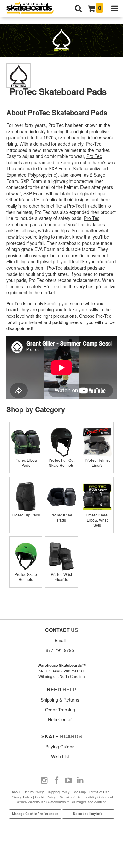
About (16, 791)
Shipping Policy (58, 791)
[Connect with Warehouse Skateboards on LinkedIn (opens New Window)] (80, 780)
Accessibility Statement (95, 796)
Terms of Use (99, 791)
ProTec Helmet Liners (97, 462)
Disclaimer (67, 796)
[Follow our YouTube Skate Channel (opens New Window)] (68, 780)
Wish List (60, 756)
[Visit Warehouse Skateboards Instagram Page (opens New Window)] (44, 780)
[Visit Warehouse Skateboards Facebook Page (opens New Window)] (56, 780)
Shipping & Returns (60, 700)
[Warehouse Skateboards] (33, 9)
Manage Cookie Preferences (35, 814)
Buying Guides (59, 746)
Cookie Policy (45, 796)
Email (60, 640)
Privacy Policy (21, 796)
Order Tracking (60, 709)
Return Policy (33, 791)
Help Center (60, 719)
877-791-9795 (60, 650)
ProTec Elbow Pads (26, 462)
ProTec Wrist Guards (61, 577)
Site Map (79, 791)
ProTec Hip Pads (26, 514)
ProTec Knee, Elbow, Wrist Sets (97, 520)
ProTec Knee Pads (61, 517)
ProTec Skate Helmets (26, 577)
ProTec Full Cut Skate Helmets (61, 462)
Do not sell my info (88, 814)
